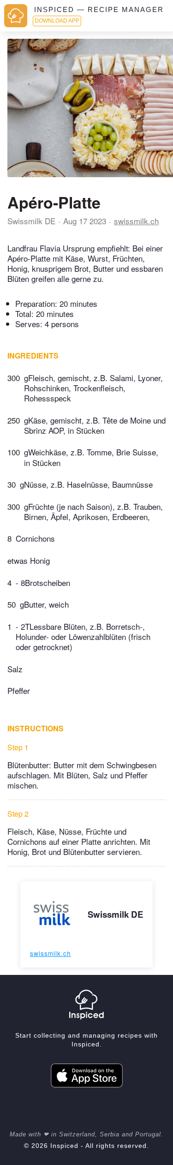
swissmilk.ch (136, 221)
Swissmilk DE (31, 221)
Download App (57, 21)
